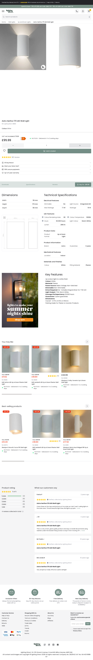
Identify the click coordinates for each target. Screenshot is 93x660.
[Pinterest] (58, 645)
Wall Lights (11, 22)
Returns (4, 623)
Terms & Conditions (31, 618)
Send (87, 623)
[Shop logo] (9, 11)
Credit (27, 631)
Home (4, 22)
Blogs (49, 618)
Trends (27, 628)
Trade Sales (28, 623)
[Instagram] (53, 645)
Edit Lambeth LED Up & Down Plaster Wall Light (45, 383)
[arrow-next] (87, 341)
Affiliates (50, 621)
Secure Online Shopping (32, 616)
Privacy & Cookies (30, 621)
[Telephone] (77, 11)
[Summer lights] (20, 300)
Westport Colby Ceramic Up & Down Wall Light (73, 381)
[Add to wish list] (4, 150)
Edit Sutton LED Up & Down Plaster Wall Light (14, 383)
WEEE (3, 626)
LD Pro (27, 626)
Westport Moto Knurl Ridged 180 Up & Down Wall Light (75, 448)
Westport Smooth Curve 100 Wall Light (14, 447)
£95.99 (84, 184)
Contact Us (5, 618)
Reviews (55, 184)
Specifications (30, 184)
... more (78, 508)
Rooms (27, 633)
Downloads (5, 184)
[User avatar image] (83, 11)
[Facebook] (49, 645)
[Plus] (80, 145)
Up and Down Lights (24, 22)
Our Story (51, 616)
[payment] (12, 632)
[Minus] (13, 145)
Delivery (4, 621)
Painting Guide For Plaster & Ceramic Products (62, 303)
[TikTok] (45, 645)
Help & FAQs (5, 616)
